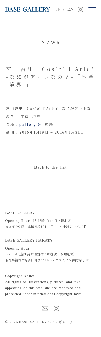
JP (58, 9)
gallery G (30, 124)
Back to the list (50, 167)
